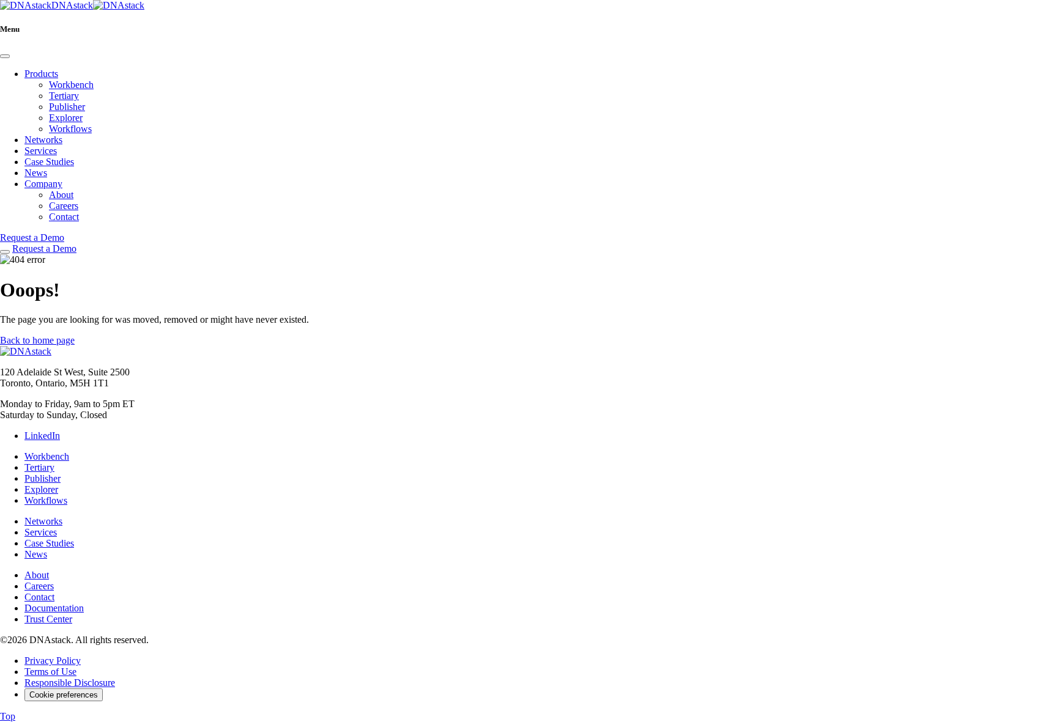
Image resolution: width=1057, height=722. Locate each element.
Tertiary (64, 95)
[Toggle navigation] (5, 252)
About (61, 195)
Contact (64, 217)
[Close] (5, 56)
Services (40, 151)
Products (41, 73)
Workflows (70, 128)
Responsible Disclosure (69, 682)
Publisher (67, 106)
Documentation (54, 608)
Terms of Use (50, 671)
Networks (43, 139)
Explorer (66, 117)
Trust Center (48, 619)
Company (43, 184)
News (35, 173)
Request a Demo (32, 237)
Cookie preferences (63, 694)
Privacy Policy (52, 660)
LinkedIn (42, 435)
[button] (37, 340)
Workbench (71, 84)
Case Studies (49, 162)
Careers (63, 206)
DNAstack (72, 5)
